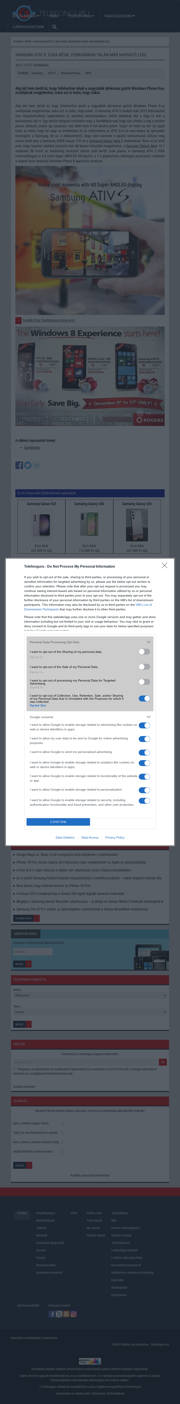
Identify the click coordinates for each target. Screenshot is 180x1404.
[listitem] (90, 642)
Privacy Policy (114, 837)
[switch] (144, 652)
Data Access (90, 837)
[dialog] (90, 702)
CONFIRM (58, 822)
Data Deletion (65, 837)
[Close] (166, 567)
